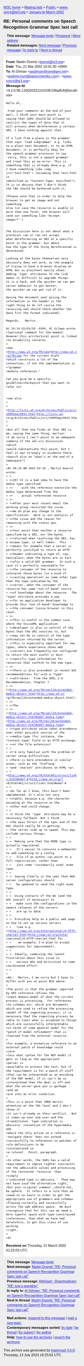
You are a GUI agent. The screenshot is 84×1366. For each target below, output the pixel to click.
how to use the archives (34, 1337)
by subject (26, 1332)
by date (67, 1327)
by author (44, 1332)
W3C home (12, 7)
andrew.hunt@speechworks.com (33, 76)
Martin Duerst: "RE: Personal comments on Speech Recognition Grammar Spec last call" (41, 1271)
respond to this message (46, 1318)
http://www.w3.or (51, 693)
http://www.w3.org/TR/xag (28, 351)
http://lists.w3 (50, 414)
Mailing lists (33, 7)
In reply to (30, 50)
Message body (42, 36)
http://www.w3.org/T (46, 779)
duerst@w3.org (51, 62)
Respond (63, 36)
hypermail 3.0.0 (63, 1350)
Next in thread (51, 50)
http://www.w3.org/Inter (48, 934)
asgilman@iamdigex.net (48, 71)
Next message (50, 45)
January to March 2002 (46, 12)
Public (51, 7)
